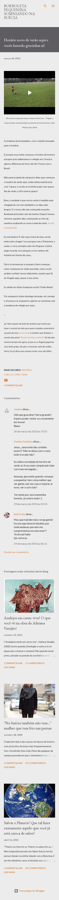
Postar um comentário (16, 552)
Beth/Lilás (19, 514)
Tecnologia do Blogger (31, 890)
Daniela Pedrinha (23, 441)
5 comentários (34, 663)
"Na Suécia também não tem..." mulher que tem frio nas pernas (28, 725)
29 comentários (35, 868)
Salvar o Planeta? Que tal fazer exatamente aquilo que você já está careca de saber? (27, 828)
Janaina (18, 409)
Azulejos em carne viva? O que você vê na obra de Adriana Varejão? (27, 623)
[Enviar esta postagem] (6, 381)
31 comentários (35, 763)
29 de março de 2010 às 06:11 (30, 543)
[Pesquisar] (45, 6)
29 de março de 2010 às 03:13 (30, 503)
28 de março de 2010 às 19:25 (30, 431)
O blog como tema (16, 374)
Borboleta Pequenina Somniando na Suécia (19, 11)
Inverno (26, 370)
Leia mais (9, 667)
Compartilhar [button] (13, 385)
